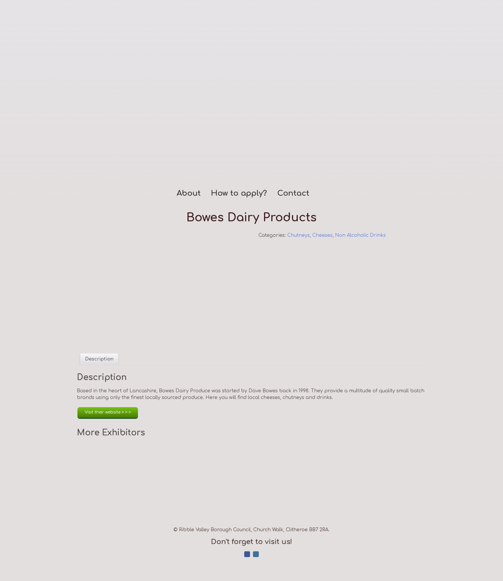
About (189, 193)
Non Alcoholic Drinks (360, 235)
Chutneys (298, 235)
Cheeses (322, 235)
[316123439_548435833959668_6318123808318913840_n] (161, 288)
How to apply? (239, 193)
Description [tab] (99, 359)
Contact (293, 193)
